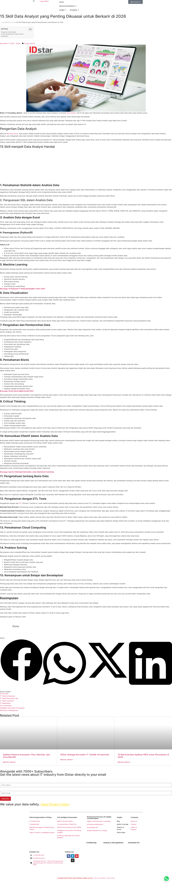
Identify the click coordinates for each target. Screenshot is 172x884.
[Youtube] (77, 856)
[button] (21, 660)
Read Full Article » (9, 762)
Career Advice (11, 22)
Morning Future (12, 134)
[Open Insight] (66, 10)
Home (4, 22)
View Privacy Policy (55, 804)
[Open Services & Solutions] (76, 6)
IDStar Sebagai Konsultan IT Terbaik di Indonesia (84, 754)
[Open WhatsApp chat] (166, 878)
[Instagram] (72, 860)
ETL (20, 503)
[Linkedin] (72, 856)
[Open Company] (78, 10)
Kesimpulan (4, 36)
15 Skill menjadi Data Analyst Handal (12, 34)
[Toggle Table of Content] (29, 29)
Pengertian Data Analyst (8, 32)
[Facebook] (68, 856)
